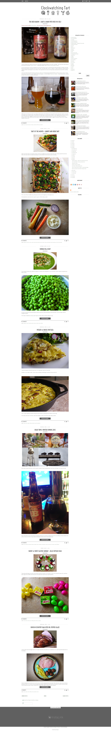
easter (29, 620)
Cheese (72, 63)
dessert (26, 620)
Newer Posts (25, 696)
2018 (72, 143)
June (73, 156)
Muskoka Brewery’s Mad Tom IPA (39, 72)
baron (24, 124)
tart (55, 242)
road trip (49, 544)
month (43, 242)
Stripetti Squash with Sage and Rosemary (82, 120)
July (73, 155)
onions (46, 242)
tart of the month (59, 242)
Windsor (58, 544)
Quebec (41, 124)
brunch (28, 242)
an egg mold (52, 573)
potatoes (33, 423)
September (74, 152)
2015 (72, 147)
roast (38, 691)
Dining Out (73, 69)
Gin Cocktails (73, 59)
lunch (41, 242)
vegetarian (38, 423)
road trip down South (38, 683)
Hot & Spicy (73, 62)
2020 (72, 140)
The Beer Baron (73, 37)
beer (26, 124)
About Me (26, 1)
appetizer (25, 242)
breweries (29, 544)
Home (22, 1)
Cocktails (72, 39)
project (40, 620)
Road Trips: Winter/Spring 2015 (45, 430)
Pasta (72, 51)
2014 (72, 174)
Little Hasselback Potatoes (80, 131)
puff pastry (48, 242)
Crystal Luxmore (33, 65)
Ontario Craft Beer (74, 58)
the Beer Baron (33, 25)
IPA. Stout (38, 124)
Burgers (72, 57)
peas (34, 323)
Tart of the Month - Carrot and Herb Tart (45, 131)
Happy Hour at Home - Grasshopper (81, 114)
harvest (39, 242)
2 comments (23, 690)
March (73, 170)
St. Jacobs (52, 544)
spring (54, 242)
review (47, 544)
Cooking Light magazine (34, 315)
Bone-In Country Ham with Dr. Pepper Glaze (45, 627)
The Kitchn (32, 415)
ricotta (52, 242)
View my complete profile (74, 191)
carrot (30, 242)
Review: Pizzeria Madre (79, 109)
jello (34, 620)
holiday (33, 620)
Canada (32, 124)
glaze (26, 691)
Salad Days (73, 55)
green (32, 323)
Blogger (57, 729)
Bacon (72, 46)
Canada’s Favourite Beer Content (53, 65)
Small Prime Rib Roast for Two (80, 81)
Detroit (33, 544)
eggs (28, 423)
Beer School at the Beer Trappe (27, 536)
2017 (72, 144)
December (74, 148)
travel (55, 544)
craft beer (35, 124)
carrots (32, 242)
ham (28, 691)
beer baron (29, 124)
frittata (31, 423)
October (73, 151)
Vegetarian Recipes (74, 44)
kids (36, 620)
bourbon (26, 544)
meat (33, 691)
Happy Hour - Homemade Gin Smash (81, 103)
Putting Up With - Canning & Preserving (77, 43)
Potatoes (72, 50)
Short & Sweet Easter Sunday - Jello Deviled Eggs (45, 551)
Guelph (35, 544)
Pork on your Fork (74, 52)
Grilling (72, 56)
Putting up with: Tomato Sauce (81, 86)
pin (35, 323)
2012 (72, 177)
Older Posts (65, 696)
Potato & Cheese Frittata (45, 330)
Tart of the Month (74, 38)
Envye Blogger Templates (56, 727)
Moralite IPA (27, 118)
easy (27, 323)
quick (37, 323)
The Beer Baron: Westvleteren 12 (81, 126)
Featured (30, 323)
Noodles (72, 64)
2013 (72, 176)
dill (36, 242)
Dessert (72, 45)
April (73, 159)
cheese (25, 423)
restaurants (43, 544)
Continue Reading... (45, 120)
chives (35, 242)
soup (39, 323)
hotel (37, 544)
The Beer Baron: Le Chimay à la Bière (81, 97)
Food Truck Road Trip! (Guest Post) (81, 92)
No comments (24, 123)
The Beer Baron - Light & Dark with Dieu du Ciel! (45, 22)
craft (24, 620)
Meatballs (72, 65)
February (73, 171)
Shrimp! (72, 49)
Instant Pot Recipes (74, 42)
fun (30, 620)
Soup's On (72, 70)
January (73, 173)
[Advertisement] (79, 26)
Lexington (40, 544)
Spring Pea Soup (45, 249)
